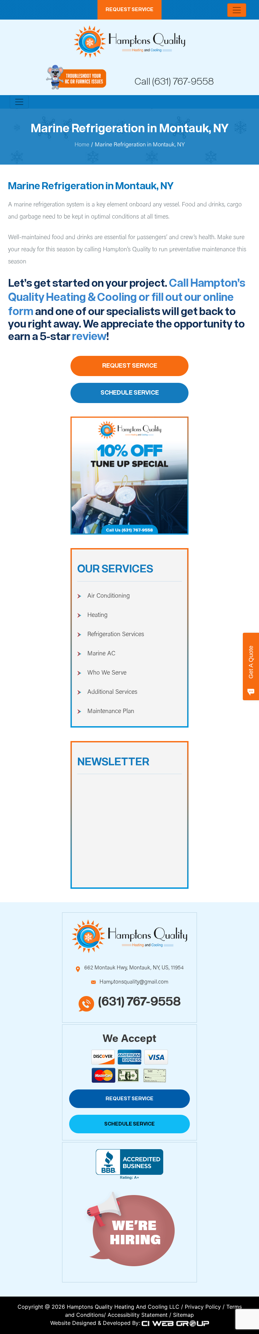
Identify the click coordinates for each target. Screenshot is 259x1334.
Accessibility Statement (138, 1314)
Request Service (129, 9)
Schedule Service (129, 393)
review (89, 336)
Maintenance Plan (110, 712)
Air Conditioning (108, 596)
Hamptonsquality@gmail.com (133, 982)
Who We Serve (106, 673)
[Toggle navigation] (236, 10)
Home (82, 145)
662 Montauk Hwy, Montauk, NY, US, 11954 (133, 968)
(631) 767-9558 (183, 82)
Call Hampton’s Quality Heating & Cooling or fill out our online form (127, 297)
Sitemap (183, 1314)
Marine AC (101, 654)
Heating (97, 616)
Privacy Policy (203, 1306)
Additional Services (112, 692)
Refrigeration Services (115, 635)
